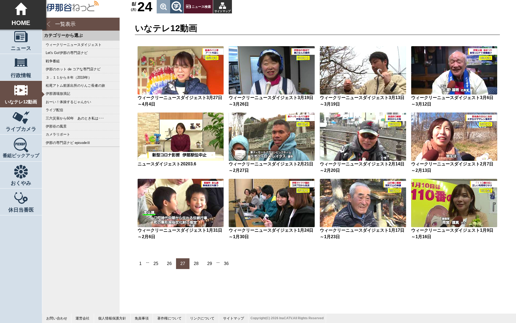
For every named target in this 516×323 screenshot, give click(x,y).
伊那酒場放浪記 (58, 94)
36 (226, 263)
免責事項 (142, 318)
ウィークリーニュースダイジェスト (74, 45)
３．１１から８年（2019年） (69, 77)
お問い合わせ (56, 318)
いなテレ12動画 (21, 101)
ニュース (21, 48)
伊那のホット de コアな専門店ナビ (73, 69)
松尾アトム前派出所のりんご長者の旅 (75, 86)
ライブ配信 (54, 110)
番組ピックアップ (21, 155)
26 (169, 263)
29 (209, 263)
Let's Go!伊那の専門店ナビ (67, 53)
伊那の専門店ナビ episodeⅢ (68, 143)
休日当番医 (21, 210)
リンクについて (202, 318)
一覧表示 (65, 24)
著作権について (169, 318)
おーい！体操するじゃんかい (68, 102)
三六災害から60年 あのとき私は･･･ (75, 118)
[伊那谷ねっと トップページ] (72, 6)
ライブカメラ (21, 129)
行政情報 (21, 75)
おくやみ (21, 183)
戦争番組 (53, 61)
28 (196, 263)
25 (155, 263)
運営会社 (82, 318)
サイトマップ (222, 11)
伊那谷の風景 (56, 126)
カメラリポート (58, 134)
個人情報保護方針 (112, 318)
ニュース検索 (201, 7)
